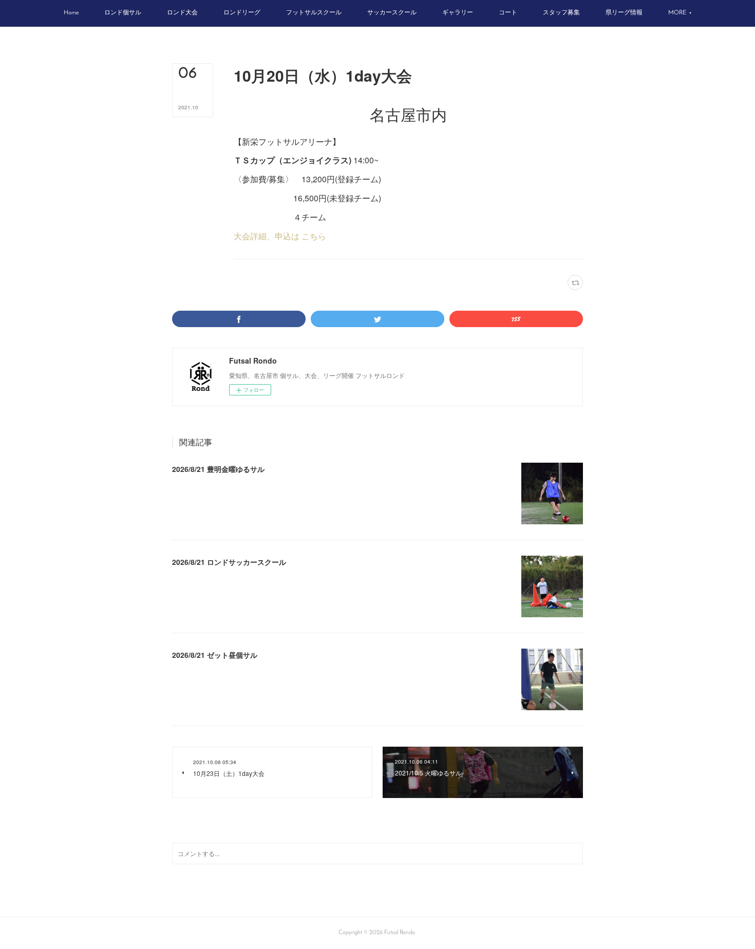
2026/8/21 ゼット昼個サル (214, 655)
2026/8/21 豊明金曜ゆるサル (218, 469)
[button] (71, 13)
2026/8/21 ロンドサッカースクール (229, 562)
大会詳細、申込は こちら (280, 236)
